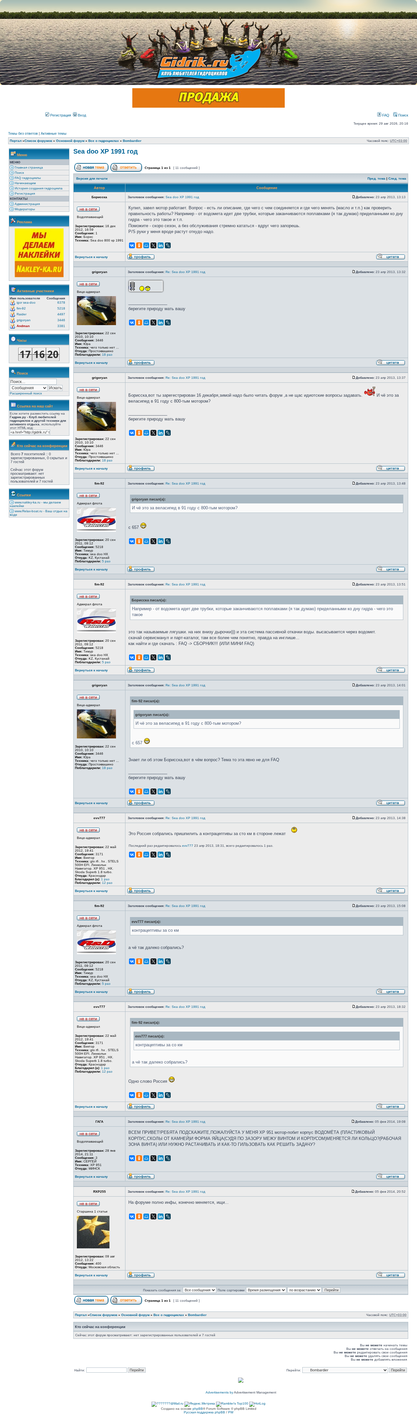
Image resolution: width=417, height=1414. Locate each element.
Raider (21, 314)
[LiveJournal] (168, 245)
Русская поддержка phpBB (204, 1412)
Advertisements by (219, 1392)
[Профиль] (140, 258)
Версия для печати (92, 178)
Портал (16, 141)
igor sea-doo (26, 302)
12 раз (107, 883)
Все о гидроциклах (103, 141)
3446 (61, 320)
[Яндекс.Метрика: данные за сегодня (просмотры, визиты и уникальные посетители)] (199, 1404)
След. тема (397, 178)
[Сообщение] (354, 197)
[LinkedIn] (161, 245)
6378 (61, 302)
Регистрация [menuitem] (24, 193)
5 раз (106, 561)
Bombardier (132, 141)
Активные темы (53, 133)
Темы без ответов (23, 133)
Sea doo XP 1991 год (105, 151)
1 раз (105, 879)
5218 (61, 308)
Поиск (402, 115)
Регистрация (60, 115)
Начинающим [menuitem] (25, 183)
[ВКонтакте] (132, 245)
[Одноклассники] (139, 245)
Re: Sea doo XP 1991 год (185, 272)
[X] (153, 245)
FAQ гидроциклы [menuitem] (27, 178)
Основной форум (70, 141)
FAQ (385, 115)
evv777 (187, 845)
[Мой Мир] (146, 245)
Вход (81, 115)
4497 (61, 314)
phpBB (198, 1408)
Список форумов (38, 141)
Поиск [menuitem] (19, 172)
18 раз (107, 354)
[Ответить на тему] (126, 170)
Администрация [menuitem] (27, 204)
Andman (23, 326)
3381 (61, 326)
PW (230, 1412)
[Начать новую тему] (91, 170)
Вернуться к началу (91, 257)
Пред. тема (376, 178)
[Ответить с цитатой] (390, 258)
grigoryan (24, 320)
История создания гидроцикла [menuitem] (38, 188)
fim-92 (21, 308)
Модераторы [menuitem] (24, 209)
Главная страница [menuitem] (28, 167)
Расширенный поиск (26, 393)
